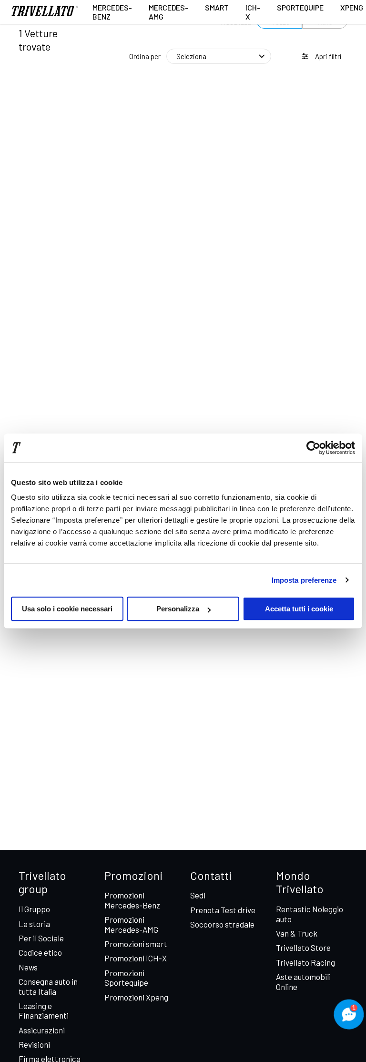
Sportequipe (300, 7)
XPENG (351, 7)
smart (217, 7)
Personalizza (177, 609)
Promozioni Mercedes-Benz (132, 899)
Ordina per (145, 56)
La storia (34, 923)
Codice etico (40, 952)
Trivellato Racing (305, 962)
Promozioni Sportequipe (126, 977)
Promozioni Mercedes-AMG (131, 924)
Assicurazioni (42, 1030)
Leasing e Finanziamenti (44, 1010)
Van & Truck (296, 933)
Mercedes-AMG (168, 12)
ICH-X (252, 12)
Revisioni (34, 1044)
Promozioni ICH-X (135, 958)
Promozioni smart (135, 944)
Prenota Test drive (222, 910)
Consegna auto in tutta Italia (48, 986)
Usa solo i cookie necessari (67, 609)
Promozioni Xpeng (136, 997)
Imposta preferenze (304, 580)
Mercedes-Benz (112, 12)
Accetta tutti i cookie (299, 609)
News (28, 967)
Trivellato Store (303, 947)
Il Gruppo (34, 909)
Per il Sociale (41, 938)
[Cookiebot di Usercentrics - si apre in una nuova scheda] (313, 448)
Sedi (197, 895)
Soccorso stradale (222, 924)
